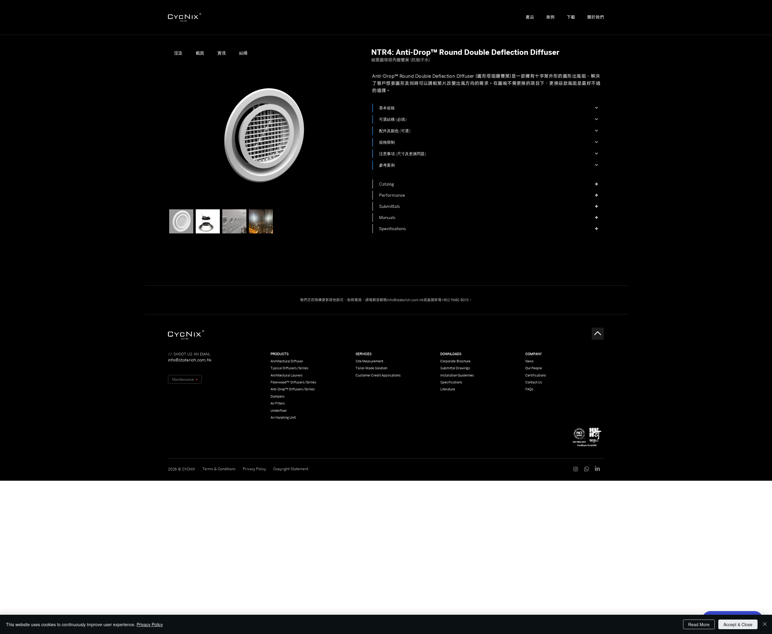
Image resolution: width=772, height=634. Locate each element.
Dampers (278, 396)
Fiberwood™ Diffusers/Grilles (293, 382)
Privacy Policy (150, 624)
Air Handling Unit (283, 417)
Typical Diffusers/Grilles (289, 368)
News (529, 361)
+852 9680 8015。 (456, 299)
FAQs (529, 389)
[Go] (597, 333)
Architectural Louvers (287, 375)
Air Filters (278, 403)
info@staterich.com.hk (405, 299)
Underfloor (279, 410)
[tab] (178, 53)
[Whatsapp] (587, 469)
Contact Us (533, 382)
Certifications (535, 375)
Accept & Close (737, 624)
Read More (699, 624)
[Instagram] (576, 469)
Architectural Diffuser (287, 361)
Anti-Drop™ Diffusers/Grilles (293, 389)
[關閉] (764, 624)
